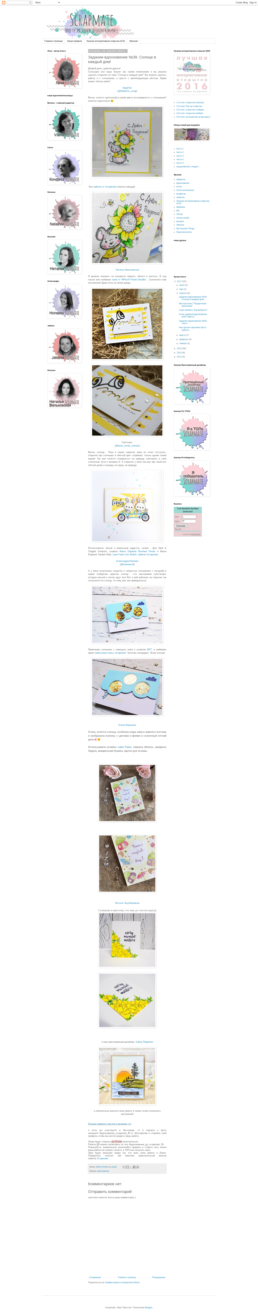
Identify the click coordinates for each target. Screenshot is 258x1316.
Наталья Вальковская (127, 269)
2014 (179, 357)
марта (182, 335)
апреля (183, 293)
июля (182, 285)
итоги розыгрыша (185, 190)
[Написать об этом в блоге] (127, 1167)
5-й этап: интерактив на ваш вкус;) (193, 117)
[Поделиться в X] (131, 1167)
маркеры (180, 207)
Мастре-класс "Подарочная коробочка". (192, 304)
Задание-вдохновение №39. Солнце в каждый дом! (193, 298)
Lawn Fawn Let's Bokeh (125, 554)
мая (181, 289)
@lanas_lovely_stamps (127, 445)
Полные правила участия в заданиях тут (109, 1124)
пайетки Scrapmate (148, 554)
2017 (179, 281)
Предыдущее (159, 1277)
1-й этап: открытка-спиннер (190, 102)
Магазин (134, 41)
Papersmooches (184, 232)
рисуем (180, 221)
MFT (149, 649)
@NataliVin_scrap (127, 91)
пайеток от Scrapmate (104, 186)
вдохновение (103, 1171)
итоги (179, 186)
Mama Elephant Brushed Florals (137, 551)
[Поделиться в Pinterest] (137, 1167)
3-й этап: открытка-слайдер (190, 109)
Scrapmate (102, 1158)
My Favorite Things (185, 228)
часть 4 (180, 159)
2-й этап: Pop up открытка (189, 106)
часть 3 (180, 156)
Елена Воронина (127, 725)
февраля (184, 339)
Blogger (148, 1307)
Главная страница (53, 41)
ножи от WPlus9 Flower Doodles (129, 279)
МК (177, 210)
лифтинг (180, 197)
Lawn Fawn (124, 746)
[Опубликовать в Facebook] (134, 1167)
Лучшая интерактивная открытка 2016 (106, 41)
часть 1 (180, 148)
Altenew (180, 225)
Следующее (95, 1277)
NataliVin (127, 88)
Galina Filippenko (144, 1042)
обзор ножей (182, 218)
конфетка (181, 194)
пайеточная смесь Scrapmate (110, 653)
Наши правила (74, 41)
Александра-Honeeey (127, 561)
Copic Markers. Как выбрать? (193, 310)
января (183, 343)
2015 (179, 352)
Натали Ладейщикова (127, 903)
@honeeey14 (127, 564)
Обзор (179, 214)
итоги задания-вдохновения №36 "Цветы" (193, 315)
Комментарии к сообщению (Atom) (122, 1282)
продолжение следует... (188, 166)
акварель (181, 179)
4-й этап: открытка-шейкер (189, 113)
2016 (179, 348)
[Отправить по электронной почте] (124, 1167)
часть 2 (180, 152)
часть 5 (180, 163)
